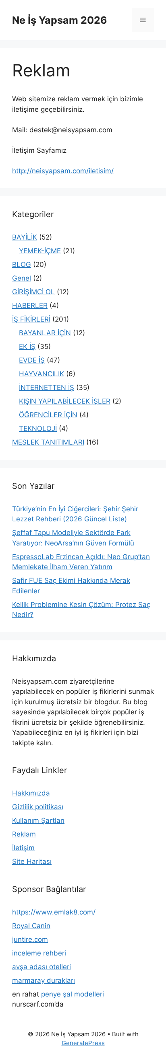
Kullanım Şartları (38, 820)
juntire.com (30, 939)
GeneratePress (83, 1043)
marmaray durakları (43, 980)
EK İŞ (27, 346)
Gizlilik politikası (37, 807)
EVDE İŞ (32, 360)
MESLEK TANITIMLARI (48, 442)
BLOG (21, 264)
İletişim (23, 848)
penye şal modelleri (72, 994)
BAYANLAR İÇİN (45, 333)
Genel (21, 278)
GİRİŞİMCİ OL (33, 292)
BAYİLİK (24, 237)
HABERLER (30, 305)
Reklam (24, 834)
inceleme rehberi (39, 953)
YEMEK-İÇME (40, 251)
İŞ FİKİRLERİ (31, 319)
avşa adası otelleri (41, 967)
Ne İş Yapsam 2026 (59, 20)
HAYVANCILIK (41, 374)
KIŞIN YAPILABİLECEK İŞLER (64, 401)
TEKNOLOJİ (38, 428)
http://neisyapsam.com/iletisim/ (63, 171)
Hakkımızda (31, 793)
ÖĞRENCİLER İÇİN (48, 415)
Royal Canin (31, 926)
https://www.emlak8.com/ (53, 912)
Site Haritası (32, 861)
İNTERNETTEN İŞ (46, 387)
